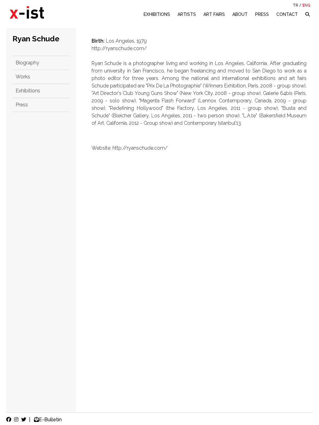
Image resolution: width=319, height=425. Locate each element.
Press (22, 105)
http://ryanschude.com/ (119, 48)
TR (295, 5)
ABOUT (240, 14)
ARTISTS (187, 14)
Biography (27, 63)
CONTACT (287, 14)
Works (23, 77)
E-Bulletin (50, 420)
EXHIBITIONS (157, 14)
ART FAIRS (214, 14)
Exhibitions (28, 91)
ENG (306, 5)
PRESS (262, 14)
